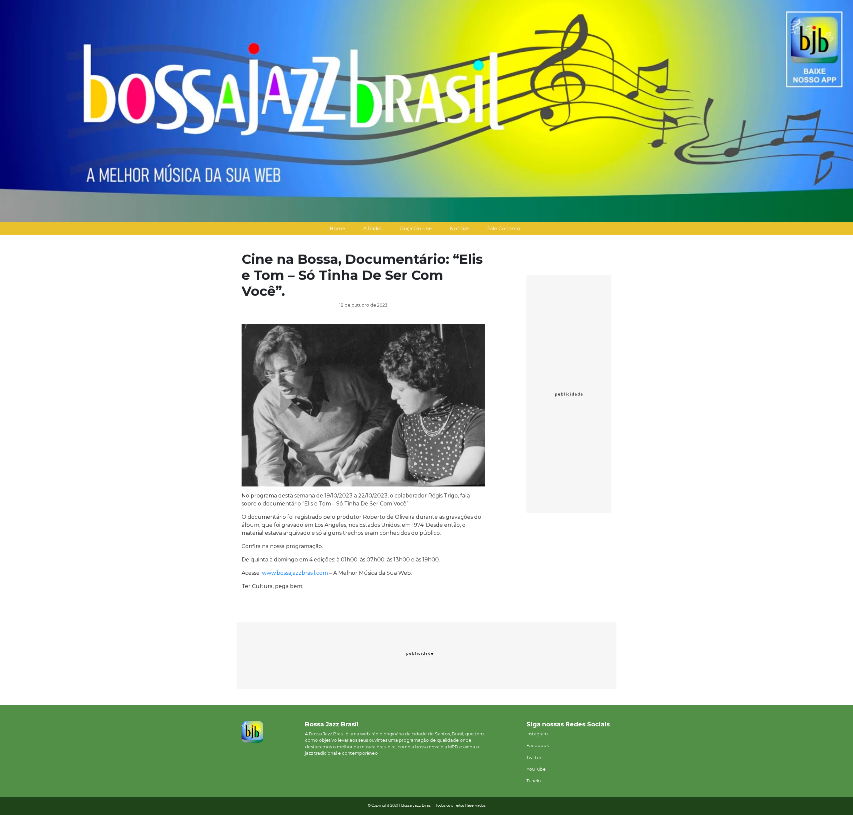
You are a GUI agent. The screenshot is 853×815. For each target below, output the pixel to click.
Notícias (459, 229)
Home (337, 229)
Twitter (533, 757)
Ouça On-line (416, 229)
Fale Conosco (503, 229)
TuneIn (533, 780)
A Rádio (372, 229)
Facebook (537, 745)
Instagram (537, 733)
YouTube (536, 769)
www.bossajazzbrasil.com (295, 573)
